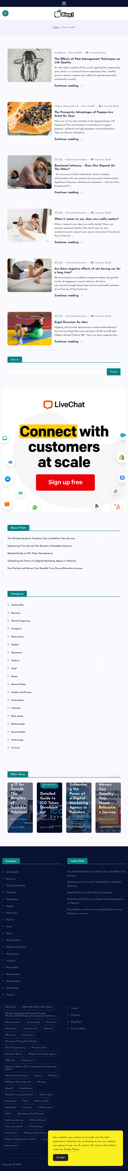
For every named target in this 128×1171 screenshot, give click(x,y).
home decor (47, 1094)
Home (56, 27)
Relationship (18, 724)
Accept (60, 1157)
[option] (20, 808)
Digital (15, 645)
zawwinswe (12, 1145)
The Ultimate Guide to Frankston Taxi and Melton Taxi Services (41, 538)
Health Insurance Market (20, 1094)
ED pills (58, 159)
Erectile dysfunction (76, 159)
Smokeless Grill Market (31, 1114)
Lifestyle (15, 708)
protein (28, 1107)
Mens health (75, 53)
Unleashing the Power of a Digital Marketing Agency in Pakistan (42, 561)
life (26, 1101)
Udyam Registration (36, 1133)
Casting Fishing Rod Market (22, 1041)
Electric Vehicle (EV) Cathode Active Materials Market (31, 1068)
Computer (16, 629)
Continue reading (67, 85)
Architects (12, 1028)
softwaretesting (15, 1120)
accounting (34, 1022)
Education (16, 653)
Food (14, 668)
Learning (11, 1101)
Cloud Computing (20, 621)
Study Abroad (38, 1120)
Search (15, 359)
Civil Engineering (16, 1047)
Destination (17, 637)
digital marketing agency (43, 1054)
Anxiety (52, 1022)
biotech (50, 1028)
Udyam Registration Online (21, 1139)
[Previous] (112, 774)
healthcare (60, 53)
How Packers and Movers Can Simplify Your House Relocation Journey (45, 568)
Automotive (31, 1028)
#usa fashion (13, 1022)
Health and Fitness (21, 692)
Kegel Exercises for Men (71, 322)
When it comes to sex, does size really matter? (86, 219)
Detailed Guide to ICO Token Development (30, 553)
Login (74, 1008)
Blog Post (76, 1022)
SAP (9, 1114)
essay (39, 1075)
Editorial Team (19, 819)
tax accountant (15, 1126)
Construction (40, 1047)
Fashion (15, 661)
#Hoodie (11, 1007)
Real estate (17, 716)
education (28, 1060)
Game (14, 676)
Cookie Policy (71, 1149)
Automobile (17, 605)
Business (15, 613)
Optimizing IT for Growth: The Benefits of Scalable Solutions (40, 546)
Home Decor (17, 700)
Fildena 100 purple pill (66, 106)
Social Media (18, 732)
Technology (17, 740)
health (10, 1088)
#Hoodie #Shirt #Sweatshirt (38, 1007)
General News (18, 684)
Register (75, 1015)
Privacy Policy (78, 1029)
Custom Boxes (14, 1054)
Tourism (15, 748)
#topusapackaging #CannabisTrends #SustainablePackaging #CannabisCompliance (30, 1014)
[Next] (118, 774)
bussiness (29, 1035)
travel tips (12, 1133)
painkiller (12, 1107)
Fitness (42, 1082)
